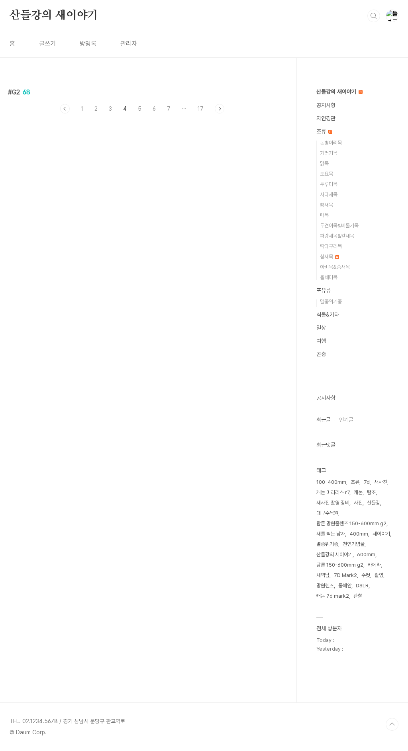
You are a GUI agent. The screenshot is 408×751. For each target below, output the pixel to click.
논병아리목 (331, 143)
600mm (366, 554)
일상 (321, 328)
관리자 (128, 43)
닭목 (324, 163)
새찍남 (323, 575)
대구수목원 (327, 513)
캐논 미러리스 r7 (332, 492)
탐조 (371, 492)
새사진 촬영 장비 (332, 503)
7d (367, 482)
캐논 (358, 492)
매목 (324, 215)
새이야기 (381, 534)
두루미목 (328, 184)
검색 (374, 16)
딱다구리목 (331, 246)
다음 (219, 108)
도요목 (326, 174)
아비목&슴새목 (335, 267)
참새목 (327, 257)
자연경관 (325, 118)
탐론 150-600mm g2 (339, 565)
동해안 (344, 586)
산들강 (373, 503)
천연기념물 (354, 544)
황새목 (326, 205)
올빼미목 (328, 277)
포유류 (323, 290)
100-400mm (331, 482)
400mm (358, 534)
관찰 (357, 596)
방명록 (88, 43)
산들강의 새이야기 (54, 15)
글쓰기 (47, 43)
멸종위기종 (331, 302)
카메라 (374, 565)
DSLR (362, 586)
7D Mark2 (345, 575)
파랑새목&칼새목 (337, 236)
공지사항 (325, 105)
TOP (392, 724)
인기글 (346, 420)
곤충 (321, 354)
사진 (358, 503)
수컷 (365, 575)
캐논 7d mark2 (332, 596)
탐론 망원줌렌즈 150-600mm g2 (351, 523)
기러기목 (328, 153)
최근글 (323, 420)
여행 (321, 341)
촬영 (379, 575)
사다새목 (328, 195)
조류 (322, 131)
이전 (65, 108)
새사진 (380, 482)
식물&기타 (327, 314)
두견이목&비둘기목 (339, 226)
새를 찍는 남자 (330, 534)
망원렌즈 (325, 586)
